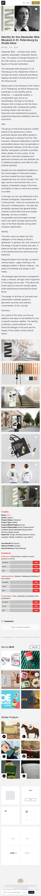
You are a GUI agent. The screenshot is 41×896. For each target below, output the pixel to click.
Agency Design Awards (10, 889)
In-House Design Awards (25, 889)
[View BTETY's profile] (24, 736)
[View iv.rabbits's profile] (24, 776)
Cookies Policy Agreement (21, 887)
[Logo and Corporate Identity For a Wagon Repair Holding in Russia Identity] (30, 699)
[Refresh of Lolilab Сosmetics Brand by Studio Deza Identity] (10, 679)
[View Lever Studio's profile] (4, 776)
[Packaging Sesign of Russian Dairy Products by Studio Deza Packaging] (30, 679)
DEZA (9, 515)
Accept (31, 892)
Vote (36, 562)
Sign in (28, 3)
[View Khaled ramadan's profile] (4, 736)
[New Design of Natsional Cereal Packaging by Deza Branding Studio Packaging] (30, 660)
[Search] (23, 2)
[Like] (36, 9)
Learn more (16, 892)
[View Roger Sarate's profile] (24, 756)
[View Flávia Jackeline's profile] (4, 756)
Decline (24, 892)
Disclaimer (24, 888)
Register (35, 3)
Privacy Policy (8, 887)
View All (34, 647)
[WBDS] (27, 812)
